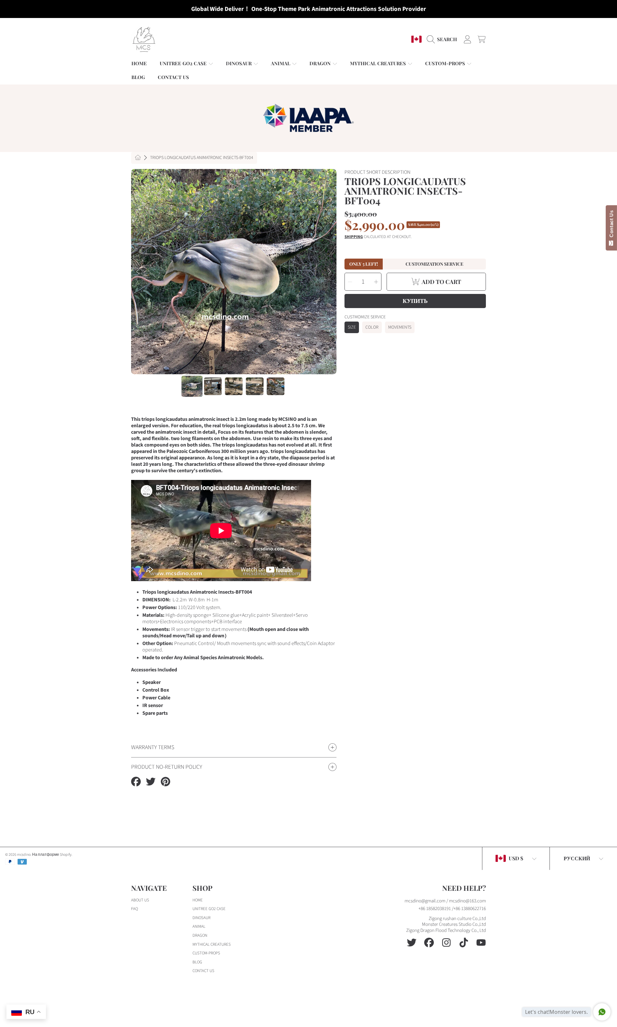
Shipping (353, 237)
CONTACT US (203, 971)
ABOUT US (140, 900)
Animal (281, 63)
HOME (197, 900)
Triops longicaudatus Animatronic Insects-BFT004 (201, 158)
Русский (577, 858)
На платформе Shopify (51, 854)
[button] (443, 39)
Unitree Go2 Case (184, 63)
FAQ (134, 909)
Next (329, 272)
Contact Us (611, 225)
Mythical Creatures (378, 63)
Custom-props (445, 63)
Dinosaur (239, 63)
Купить (415, 301)
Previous (138, 272)
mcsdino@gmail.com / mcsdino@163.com (445, 901)
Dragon (320, 63)
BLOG (197, 962)
